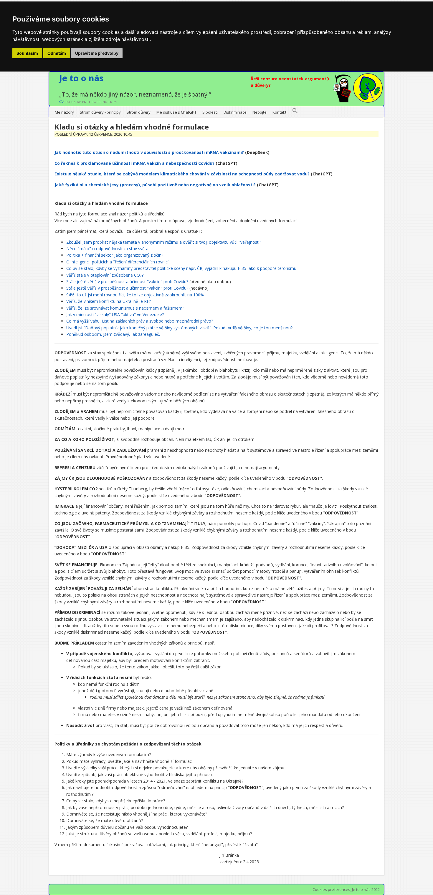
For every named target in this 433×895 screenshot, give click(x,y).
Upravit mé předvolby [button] (96, 53)
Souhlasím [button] (27, 53)
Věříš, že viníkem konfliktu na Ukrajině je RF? (108, 301)
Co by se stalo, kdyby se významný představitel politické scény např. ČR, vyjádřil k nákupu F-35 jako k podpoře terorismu (181, 268)
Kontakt (279, 112)
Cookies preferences (331, 889)
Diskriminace (235, 112)
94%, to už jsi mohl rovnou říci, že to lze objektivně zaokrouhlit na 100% (135, 295)
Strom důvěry (139, 112)
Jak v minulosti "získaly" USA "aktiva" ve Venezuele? (115, 314)
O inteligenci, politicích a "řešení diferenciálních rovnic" (117, 262)
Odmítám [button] (56, 53)
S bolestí (210, 112)
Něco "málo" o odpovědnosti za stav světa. (107, 248)
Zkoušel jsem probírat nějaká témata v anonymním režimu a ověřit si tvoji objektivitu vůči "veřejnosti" (163, 242)
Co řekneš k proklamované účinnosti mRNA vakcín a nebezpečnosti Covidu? (134, 163)
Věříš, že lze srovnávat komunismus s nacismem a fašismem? (125, 308)
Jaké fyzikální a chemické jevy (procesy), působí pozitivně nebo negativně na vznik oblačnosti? (155, 184)
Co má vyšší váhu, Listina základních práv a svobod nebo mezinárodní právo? (139, 321)
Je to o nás (81, 78)
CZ (62, 101)
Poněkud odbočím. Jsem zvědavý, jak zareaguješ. (113, 334)
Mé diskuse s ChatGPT (176, 112)
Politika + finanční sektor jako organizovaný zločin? (114, 255)
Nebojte (259, 112)
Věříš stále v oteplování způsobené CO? (104, 275)
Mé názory (64, 112)
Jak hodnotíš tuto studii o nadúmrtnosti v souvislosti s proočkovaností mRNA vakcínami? (149, 152)
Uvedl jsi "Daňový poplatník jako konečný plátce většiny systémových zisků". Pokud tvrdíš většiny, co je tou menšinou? (179, 328)
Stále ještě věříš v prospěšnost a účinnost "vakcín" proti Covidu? (127, 281)
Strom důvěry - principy (100, 112)
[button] (295, 112)
